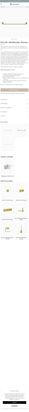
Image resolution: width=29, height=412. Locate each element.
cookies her (17, 399)
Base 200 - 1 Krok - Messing (7, 200)
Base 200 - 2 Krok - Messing (21, 200)
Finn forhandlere (14, 90)
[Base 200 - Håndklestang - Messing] (11, 39)
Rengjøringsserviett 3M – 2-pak (7, 176)
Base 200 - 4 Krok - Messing (7, 219)
